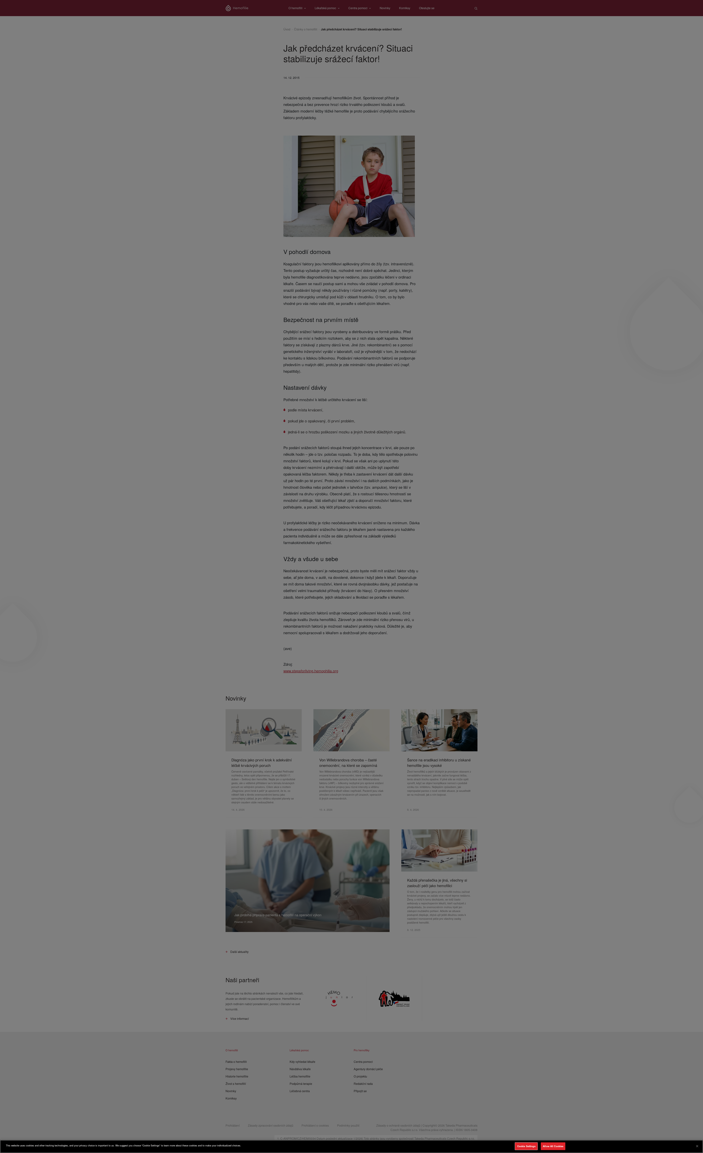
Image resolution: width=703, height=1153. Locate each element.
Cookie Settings (526, 1146)
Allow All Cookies (553, 1146)
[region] (351, 1146)
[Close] (697, 1146)
